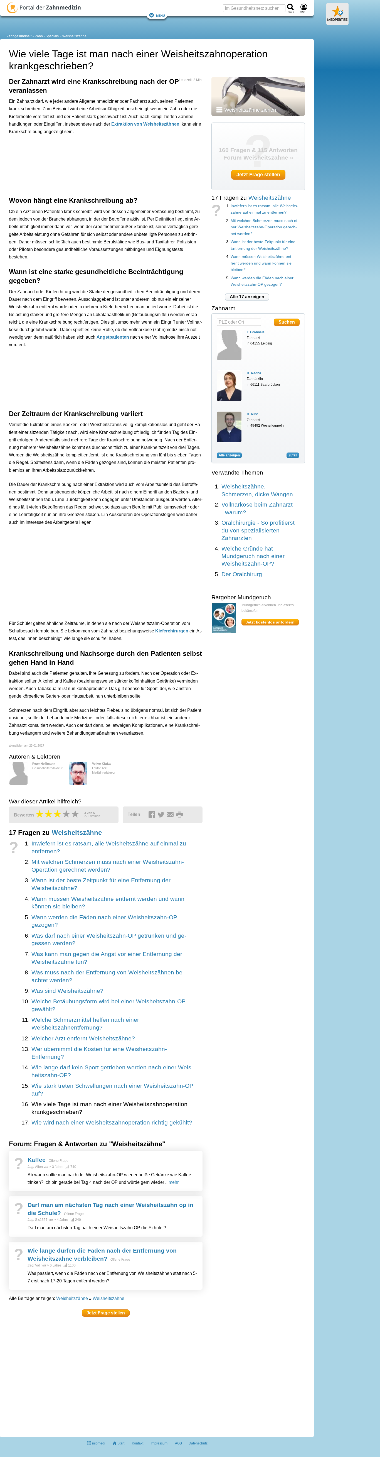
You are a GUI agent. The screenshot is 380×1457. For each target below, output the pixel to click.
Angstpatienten (113, 337)
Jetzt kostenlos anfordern (270, 622)
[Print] (180, 815)
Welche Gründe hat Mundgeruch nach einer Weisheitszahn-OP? (253, 556)
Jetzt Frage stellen (106, 1313)
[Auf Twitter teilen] (162, 815)
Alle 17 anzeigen (247, 296)
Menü (160, 15)
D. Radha (254, 373)
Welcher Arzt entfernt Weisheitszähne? (83, 1038)
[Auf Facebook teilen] (153, 815)
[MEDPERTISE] (337, 23)
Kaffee (37, 1160)
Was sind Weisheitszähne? (67, 990)
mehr (174, 1182)
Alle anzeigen (229, 455)
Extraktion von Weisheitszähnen (145, 124)
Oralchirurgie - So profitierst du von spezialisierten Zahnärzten (258, 530)
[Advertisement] (95, 164)
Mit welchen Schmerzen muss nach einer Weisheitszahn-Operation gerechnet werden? (264, 227)
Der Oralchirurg (241, 574)
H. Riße (252, 414)
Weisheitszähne (74, 36)
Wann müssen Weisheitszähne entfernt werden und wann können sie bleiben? (262, 263)
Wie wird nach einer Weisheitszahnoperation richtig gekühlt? (111, 1122)
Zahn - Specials (47, 36)
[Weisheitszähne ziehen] (258, 96)
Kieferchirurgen (171, 631)
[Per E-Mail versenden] (171, 815)
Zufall (292, 455)
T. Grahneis (256, 332)
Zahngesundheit (19, 36)
